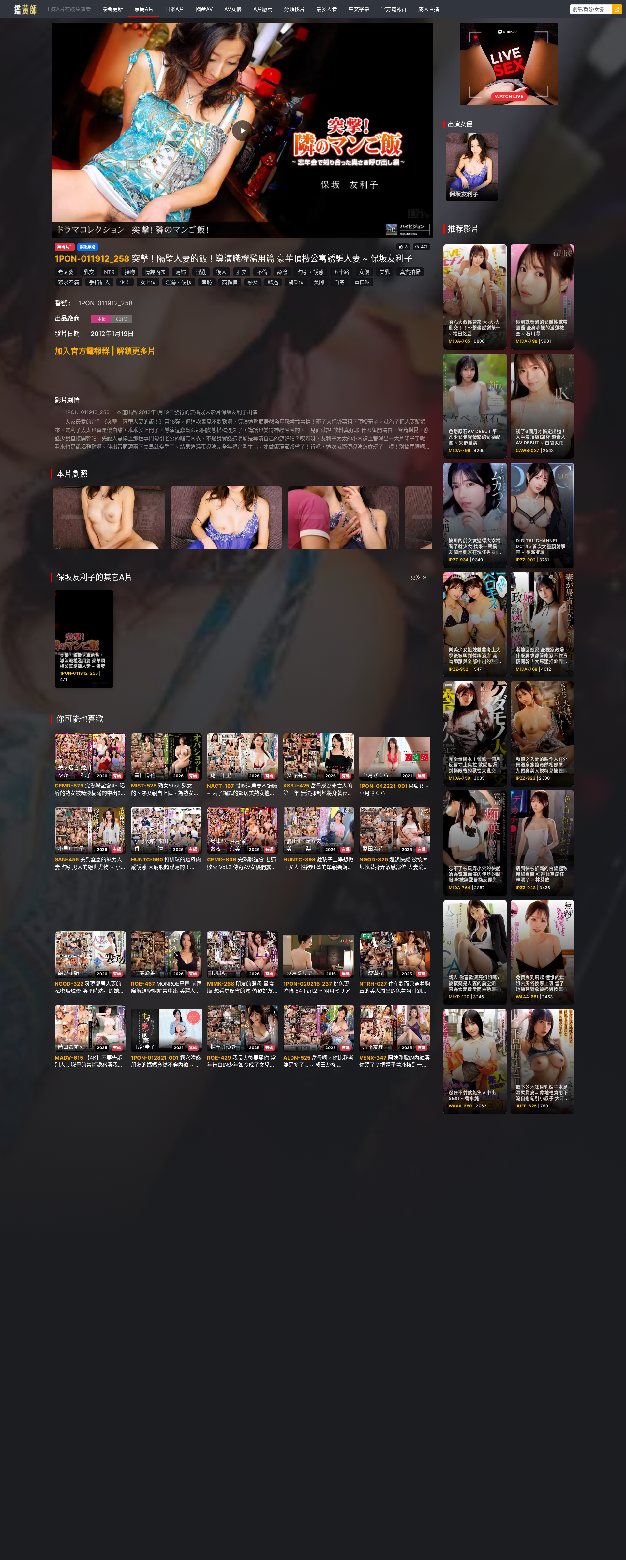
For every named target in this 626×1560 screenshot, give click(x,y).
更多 (415, 577)
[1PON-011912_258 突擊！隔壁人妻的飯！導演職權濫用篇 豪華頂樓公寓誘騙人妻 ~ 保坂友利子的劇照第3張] (343, 517)
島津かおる (218, 845)
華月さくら (376, 775)
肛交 (241, 272)
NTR (109, 272)
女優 (364, 272)
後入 (221, 272)
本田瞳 (163, 845)
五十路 (341, 272)
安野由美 (297, 775)
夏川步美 (294, 845)
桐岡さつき (223, 1047)
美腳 (319, 282)
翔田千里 (220, 775)
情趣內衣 (155, 272)
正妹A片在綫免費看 (68, 9)
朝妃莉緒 (68, 973)
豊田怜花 (144, 775)
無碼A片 (64, 247)
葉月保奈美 (237, 845)
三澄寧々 (373, 973)
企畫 (125, 282)
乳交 (89, 272)
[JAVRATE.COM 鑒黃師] (25, 9)
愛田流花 (373, 848)
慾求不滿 (68, 282)
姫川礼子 (86, 771)
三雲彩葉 (144, 973)
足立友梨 (313, 845)
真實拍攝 (410, 272)
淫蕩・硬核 (179, 282)
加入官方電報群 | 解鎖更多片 (105, 351)
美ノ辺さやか (68, 771)
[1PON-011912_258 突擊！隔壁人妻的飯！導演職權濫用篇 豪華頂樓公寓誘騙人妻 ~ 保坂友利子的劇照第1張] (109, 517)
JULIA (217, 973)
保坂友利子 (464, 194)
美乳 (385, 272)
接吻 (130, 272)
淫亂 (201, 272)
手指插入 (99, 282)
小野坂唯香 (144, 845)
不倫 (262, 272)
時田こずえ (71, 1047)
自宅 (339, 282)
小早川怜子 (71, 848)
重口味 (362, 282)
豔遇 (273, 282)
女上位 (148, 282)
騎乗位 (296, 282)
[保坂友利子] (472, 167)
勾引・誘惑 (311, 272)
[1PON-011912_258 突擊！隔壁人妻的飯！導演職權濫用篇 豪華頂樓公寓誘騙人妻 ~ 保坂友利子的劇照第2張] (226, 517)
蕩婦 (180, 272)
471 (424, 247)
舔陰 (282, 272)
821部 (121, 319)
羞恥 (206, 282)
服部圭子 (144, 1047)
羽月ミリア (300, 973)
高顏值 (230, 282)
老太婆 (66, 272)
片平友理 (373, 1047)
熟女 (252, 282)
